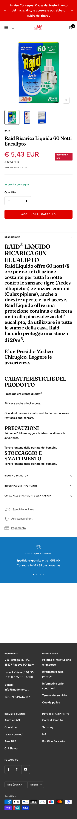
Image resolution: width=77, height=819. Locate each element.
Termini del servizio (54, 695)
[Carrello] (71, 27)
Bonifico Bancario (53, 741)
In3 (44, 734)
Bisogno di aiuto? (16, 476)
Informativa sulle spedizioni (53, 686)
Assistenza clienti (22, 518)
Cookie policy (51, 702)
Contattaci (11, 727)
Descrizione (12, 237)
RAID (7, 131)
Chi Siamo (11, 748)
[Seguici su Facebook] (8, 769)
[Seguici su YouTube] (25, 769)
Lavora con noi (13, 734)
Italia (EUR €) (14, 784)
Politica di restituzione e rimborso (56, 662)
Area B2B (10, 741)
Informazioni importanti (20, 486)
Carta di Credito (52, 720)
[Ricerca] (13, 27)
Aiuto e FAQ (12, 720)
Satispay (47, 727)
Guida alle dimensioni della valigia (27, 496)
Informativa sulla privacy (53, 674)
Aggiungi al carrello (38, 214)
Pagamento (18, 528)
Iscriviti (38, 629)
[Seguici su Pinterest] (17, 769)
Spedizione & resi (24, 509)
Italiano (34, 784)
